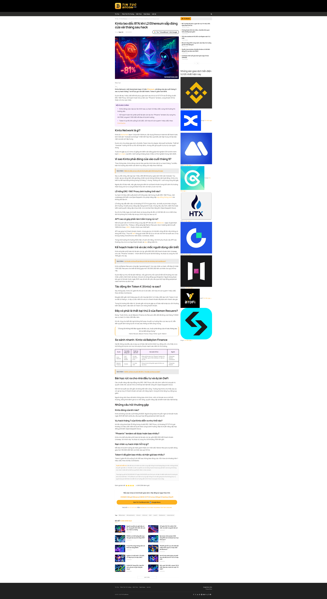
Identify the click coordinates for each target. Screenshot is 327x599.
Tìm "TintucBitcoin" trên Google (166, 32)
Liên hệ (154, 14)
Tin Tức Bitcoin (125, 594)
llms (211, 587)
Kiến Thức (139, 14)
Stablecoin (162, 515)
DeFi (133, 233)
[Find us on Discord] (210, 595)
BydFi (171, 497)
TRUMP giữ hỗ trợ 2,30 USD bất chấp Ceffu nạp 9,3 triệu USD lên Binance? (169, 547)
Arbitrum (144, 515)
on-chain (122, 154)
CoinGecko (121, 123)
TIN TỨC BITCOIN (132, 507)
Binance (136, 497)
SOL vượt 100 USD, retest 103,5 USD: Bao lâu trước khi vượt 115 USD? (169, 567)
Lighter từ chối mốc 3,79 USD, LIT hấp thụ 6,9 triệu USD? (135, 556)
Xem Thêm (147, 577)
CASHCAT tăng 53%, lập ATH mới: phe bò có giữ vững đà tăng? (135, 567)
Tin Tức (117, 14)
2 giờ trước (185, 33)
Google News (206, 587)
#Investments (131, 515)
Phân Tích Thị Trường (128, 14)
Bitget (158, 497)
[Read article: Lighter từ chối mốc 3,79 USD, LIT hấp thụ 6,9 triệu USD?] (120, 558)
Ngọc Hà (121, 32)
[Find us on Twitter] (195, 595)
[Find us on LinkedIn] (197, 595)
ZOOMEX (123, 497)
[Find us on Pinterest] (199, 595)
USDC (128, 227)
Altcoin (139, 515)
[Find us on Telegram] (201, 595)
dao (145, 242)
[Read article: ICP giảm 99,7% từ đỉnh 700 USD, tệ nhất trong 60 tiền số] (153, 529)
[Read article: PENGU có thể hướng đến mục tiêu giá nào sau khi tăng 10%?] (120, 538)
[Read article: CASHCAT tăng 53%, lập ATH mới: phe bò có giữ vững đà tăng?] (120, 568)
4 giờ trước (185, 46)
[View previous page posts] (195, 63)
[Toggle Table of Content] (116, 87)
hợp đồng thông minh (164, 197)
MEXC (142, 497)
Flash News (147, 14)
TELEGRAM (157, 507)
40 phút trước (185, 27)
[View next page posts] (198, 63)
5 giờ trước (185, 53)
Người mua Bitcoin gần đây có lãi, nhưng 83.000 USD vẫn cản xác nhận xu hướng (135, 528)
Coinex (152, 497)
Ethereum (150, 89)
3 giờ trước (185, 40)
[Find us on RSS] (206, 595)
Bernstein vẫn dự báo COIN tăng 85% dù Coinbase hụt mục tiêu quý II (169, 537)
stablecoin (160, 223)
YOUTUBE (150, 507)
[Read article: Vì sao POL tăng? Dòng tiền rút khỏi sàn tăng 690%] (120, 548)
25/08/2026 (128, 571)
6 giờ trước (185, 59)
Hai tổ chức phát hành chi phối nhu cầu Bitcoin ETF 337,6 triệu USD (169, 557)
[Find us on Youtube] (204, 595)
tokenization (170, 515)
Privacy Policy (209, 589)
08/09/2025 (129, 32)
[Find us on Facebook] (193, 595)
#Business (122, 515)
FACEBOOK (143, 507)
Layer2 (155, 515)
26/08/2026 (129, 532)
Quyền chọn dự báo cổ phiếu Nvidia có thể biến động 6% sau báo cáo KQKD (196, 50)
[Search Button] (211, 14)
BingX (130, 497)
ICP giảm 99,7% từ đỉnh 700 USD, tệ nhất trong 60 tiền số (168, 527)
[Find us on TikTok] (208, 595)
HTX (147, 497)
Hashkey (165, 497)
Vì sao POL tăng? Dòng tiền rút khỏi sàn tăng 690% (135, 546)
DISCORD (169, 507)
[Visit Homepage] (126, 6)
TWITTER (163, 507)
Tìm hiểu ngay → (189, 109)
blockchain (124, 135)
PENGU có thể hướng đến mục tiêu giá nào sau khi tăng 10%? (135, 537)
